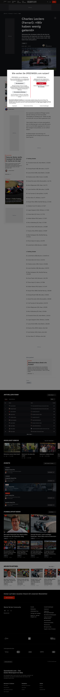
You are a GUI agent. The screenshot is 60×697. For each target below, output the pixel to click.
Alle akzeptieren (19, 83)
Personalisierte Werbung (19, 92)
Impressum (14, 105)
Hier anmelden (41, 86)
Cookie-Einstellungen (44, 105)
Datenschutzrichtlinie (28, 105)
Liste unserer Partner (42, 102)
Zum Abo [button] (41, 83)
